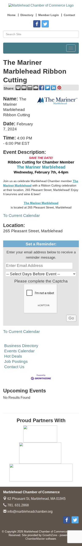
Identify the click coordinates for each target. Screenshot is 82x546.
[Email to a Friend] (23, 87)
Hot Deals (13, 356)
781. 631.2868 (18, 505)
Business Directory (21, 345)
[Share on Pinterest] (59, 87)
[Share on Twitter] (47, 87)
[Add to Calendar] (29, 87)
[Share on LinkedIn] (53, 87)
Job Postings (16, 361)
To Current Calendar (21, 215)
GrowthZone (49, 535)
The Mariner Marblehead (41, 167)
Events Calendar (19, 351)
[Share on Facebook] (41, 87)
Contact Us (14, 367)
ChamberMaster (35, 538)
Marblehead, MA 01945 (36, 498)
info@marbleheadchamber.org (30, 511)
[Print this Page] (18, 87)
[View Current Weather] (35, 87)
